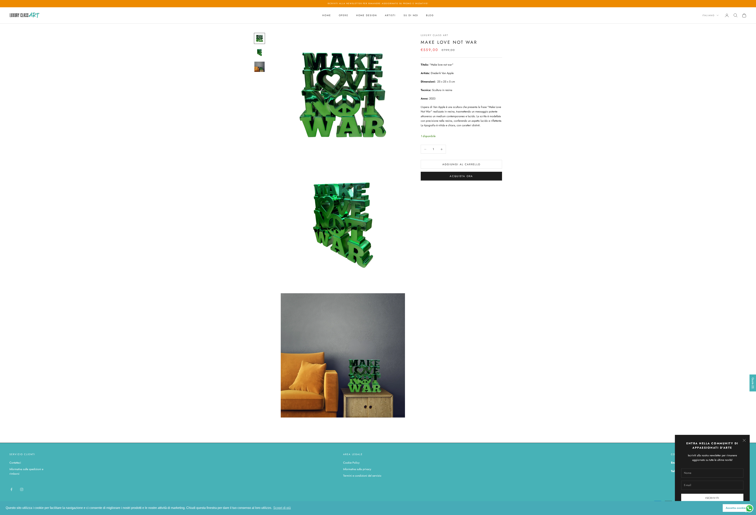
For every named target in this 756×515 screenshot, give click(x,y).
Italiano (708, 15)
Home (326, 15)
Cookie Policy (351, 463)
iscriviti (712, 498)
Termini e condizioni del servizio (362, 476)
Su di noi (411, 15)
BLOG (430, 15)
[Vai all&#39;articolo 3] (259, 66)
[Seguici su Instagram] (22, 489)
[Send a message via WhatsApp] (749, 508)
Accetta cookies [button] (736, 507)
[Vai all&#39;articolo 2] (259, 52)
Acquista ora (461, 176)
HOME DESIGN (366, 15)
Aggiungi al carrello (461, 164)
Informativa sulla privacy (357, 469)
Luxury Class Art (434, 35)
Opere (343, 15)
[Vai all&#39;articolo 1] (259, 38)
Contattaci (15, 463)
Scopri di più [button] (282, 507)
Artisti (390, 15)
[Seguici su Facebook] (11, 489)
